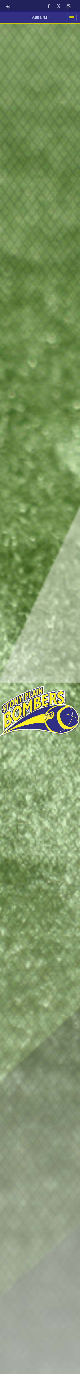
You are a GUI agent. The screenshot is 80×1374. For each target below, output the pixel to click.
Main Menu (40, 18)
